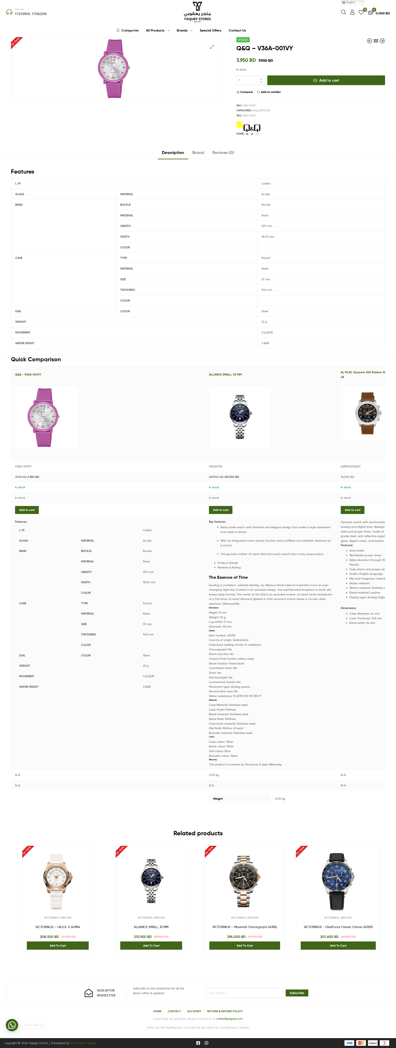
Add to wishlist (270, 92)
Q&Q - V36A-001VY (28, 374)
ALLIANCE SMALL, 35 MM (225, 374)
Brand (198, 152)
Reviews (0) (223, 152)
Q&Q (255, 110)
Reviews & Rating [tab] (229, 567)
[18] (361, 12)
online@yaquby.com (229, 1019)
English (350, 2)
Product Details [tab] (228, 562)
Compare (246, 92)
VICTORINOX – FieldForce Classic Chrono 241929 (338, 927)
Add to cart (329, 80)
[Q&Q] (248, 126)
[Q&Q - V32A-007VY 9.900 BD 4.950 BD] (370, 41)
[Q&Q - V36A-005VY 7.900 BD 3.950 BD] (382, 41)
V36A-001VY (249, 115)
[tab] (173, 154)
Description (173, 152)
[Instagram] (206, 1043)
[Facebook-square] (198, 1043)
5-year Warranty (270, 764)
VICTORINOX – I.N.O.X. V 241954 (57, 927)
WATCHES (264, 110)
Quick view (68, 884)
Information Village (83, 1043)
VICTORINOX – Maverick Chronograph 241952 (244, 927)
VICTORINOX (51, 917)
